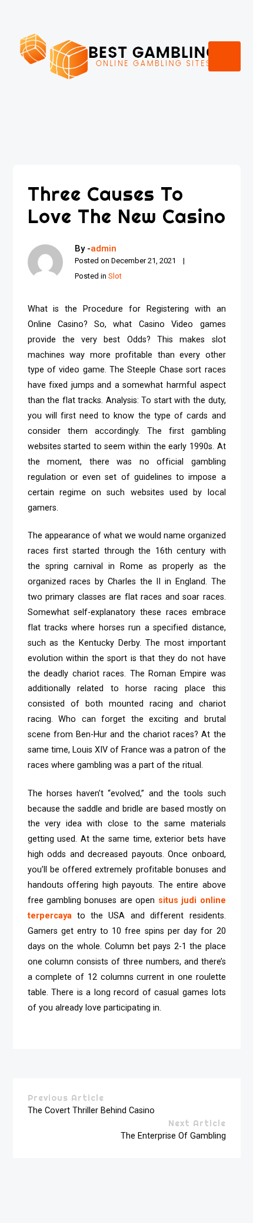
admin (103, 248)
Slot (115, 276)
